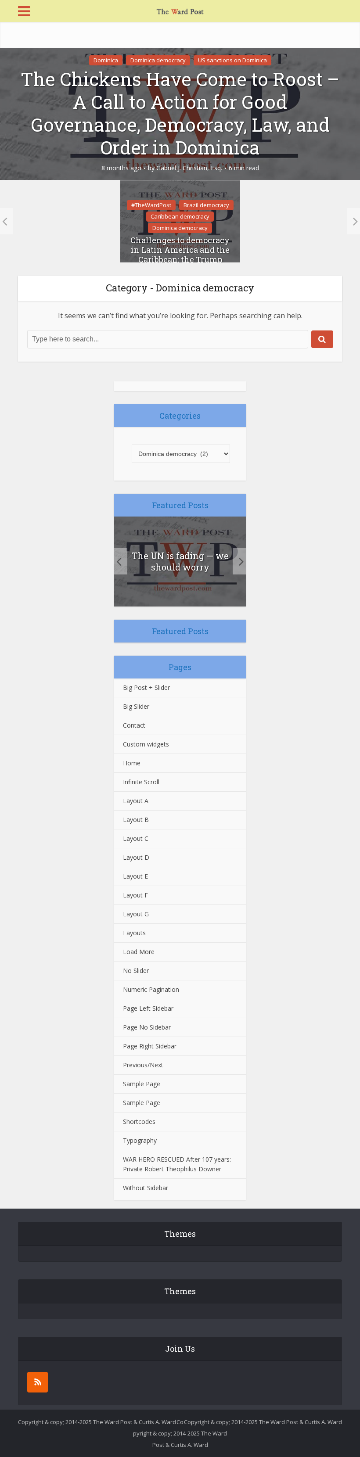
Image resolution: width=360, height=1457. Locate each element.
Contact (134, 725)
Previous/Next (143, 1065)
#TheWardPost (151, 205)
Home (131, 763)
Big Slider (136, 706)
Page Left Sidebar (148, 1008)
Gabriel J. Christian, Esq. (189, 168)
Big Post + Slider (146, 687)
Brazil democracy (206, 205)
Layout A (135, 801)
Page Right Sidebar (149, 1046)
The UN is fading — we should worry (180, 561)
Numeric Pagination (151, 989)
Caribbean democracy (180, 216)
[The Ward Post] (179, 10)
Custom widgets (146, 744)
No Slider (136, 970)
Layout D (136, 857)
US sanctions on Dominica (232, 60)
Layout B (136, 819)
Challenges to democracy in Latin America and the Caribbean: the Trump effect (180, 254)
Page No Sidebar (147, 1027)
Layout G (136, 914)
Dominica (106, 60)
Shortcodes (139, 1121)
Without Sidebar (145, 1188)
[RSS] (37, 1382)
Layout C (135, 838)
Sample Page (141, 1084)
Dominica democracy (158, 60)
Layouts (134, 933)
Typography (140, 1140)
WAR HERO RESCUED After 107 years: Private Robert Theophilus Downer (177, 1164)
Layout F (135, 895)
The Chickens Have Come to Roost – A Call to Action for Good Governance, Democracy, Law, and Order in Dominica (180, 113)
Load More (139, 951)
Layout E (135, 876)
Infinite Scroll (141, 782)
